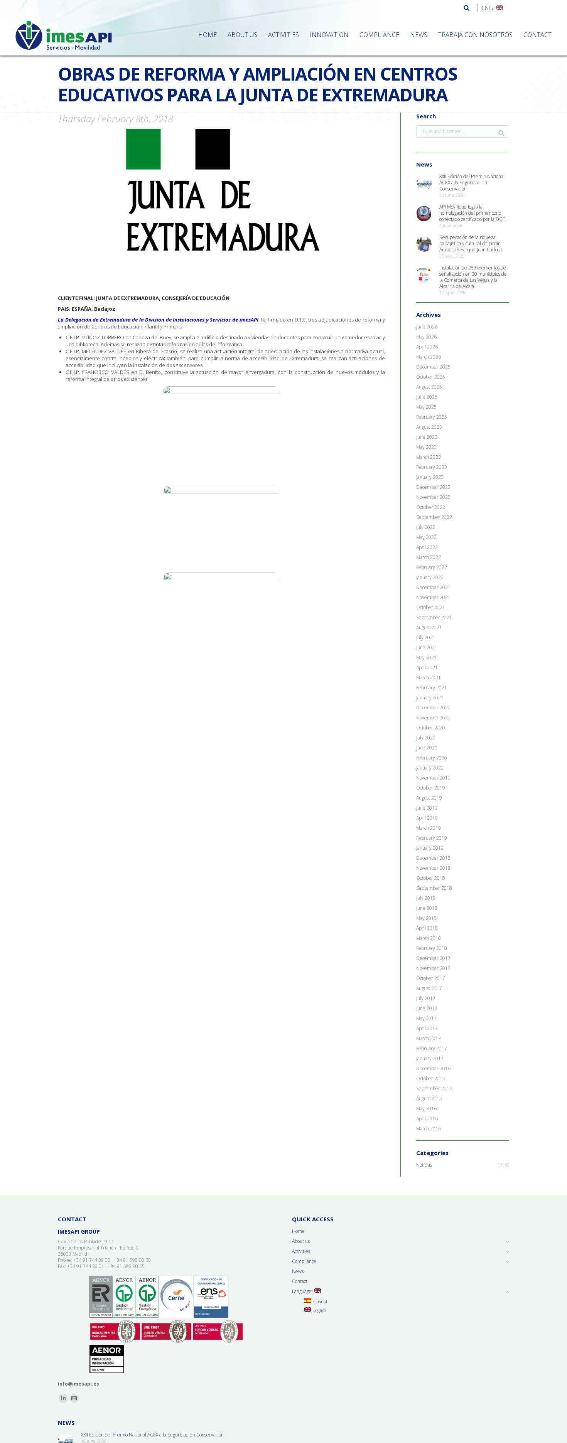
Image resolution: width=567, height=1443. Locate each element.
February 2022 (431, 567)
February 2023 (431, 467)
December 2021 (433, 587)
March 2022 (428, 557)
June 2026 (426, 327)
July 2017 (425, 998)
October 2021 (430, 607)
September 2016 (434, 1089)
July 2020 (425, 738)
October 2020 (430, 728)
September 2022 (434, 517)
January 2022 (430, 577)
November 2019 (433, 778)
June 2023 (426, 437)
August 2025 (429, 387)
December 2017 (433, 958)
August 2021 (429, 628)
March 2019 (428, 828)
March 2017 (428, 1039)
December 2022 (433, 487)
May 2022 (426, 537)
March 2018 (428, 938)
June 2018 (426, 908)
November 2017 (433, 968)
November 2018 (433, 868)
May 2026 (426, 337)
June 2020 (426, 748)
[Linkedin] (63, 1398)
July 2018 (425, 898)
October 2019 (430, 788)
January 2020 (430, 768)
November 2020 (433, 718)
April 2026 (427, 347)
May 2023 (426, 447)
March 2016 (428, 1129)
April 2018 (427, 928)
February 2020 (431, 758)
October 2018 (430, 878)
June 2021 (426, 648)
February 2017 (431, 1049)
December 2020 (433, 708)
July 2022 (425, 527)
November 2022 (433, 497)
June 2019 (426, 808)
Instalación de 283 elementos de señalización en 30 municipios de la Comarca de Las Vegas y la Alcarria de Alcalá (473, 277)
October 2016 (430, 1079)
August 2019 (429, 798)
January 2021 (430, 698)
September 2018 (434, 888)
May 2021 (426, 658)
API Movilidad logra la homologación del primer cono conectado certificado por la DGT (472, 213)
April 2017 (427, 1028)
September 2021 (434, 618)
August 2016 (429, 1099)
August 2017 (429, 988)
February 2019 (431, 838)
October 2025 (430, 377)
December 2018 (433, 858)
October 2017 (430, 978)
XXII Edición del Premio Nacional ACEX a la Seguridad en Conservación (472, 182)
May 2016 (426, 1109)
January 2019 (430, 848)
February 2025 (431, 417)
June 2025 (426, 397)
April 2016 (427, 1119)
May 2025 (426, 407)
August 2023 (429, 427)
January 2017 (430, 1059)
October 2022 (430, 507)
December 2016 (433, 1069)
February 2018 (431, 948)
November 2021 (433, 597)
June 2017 (426, 1008)
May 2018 (426, 918)
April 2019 (427, 818)
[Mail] (74, 1398)
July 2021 (425, 638)
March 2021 (428, 678)
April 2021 (427, 668)
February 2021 (431, 688)
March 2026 (428, 357)
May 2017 (426, 1018)
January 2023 (430, 477)
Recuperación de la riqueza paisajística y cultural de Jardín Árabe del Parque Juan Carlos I (470, 243)
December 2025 (433, 367)
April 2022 (427, 547)
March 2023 (428, 457)
